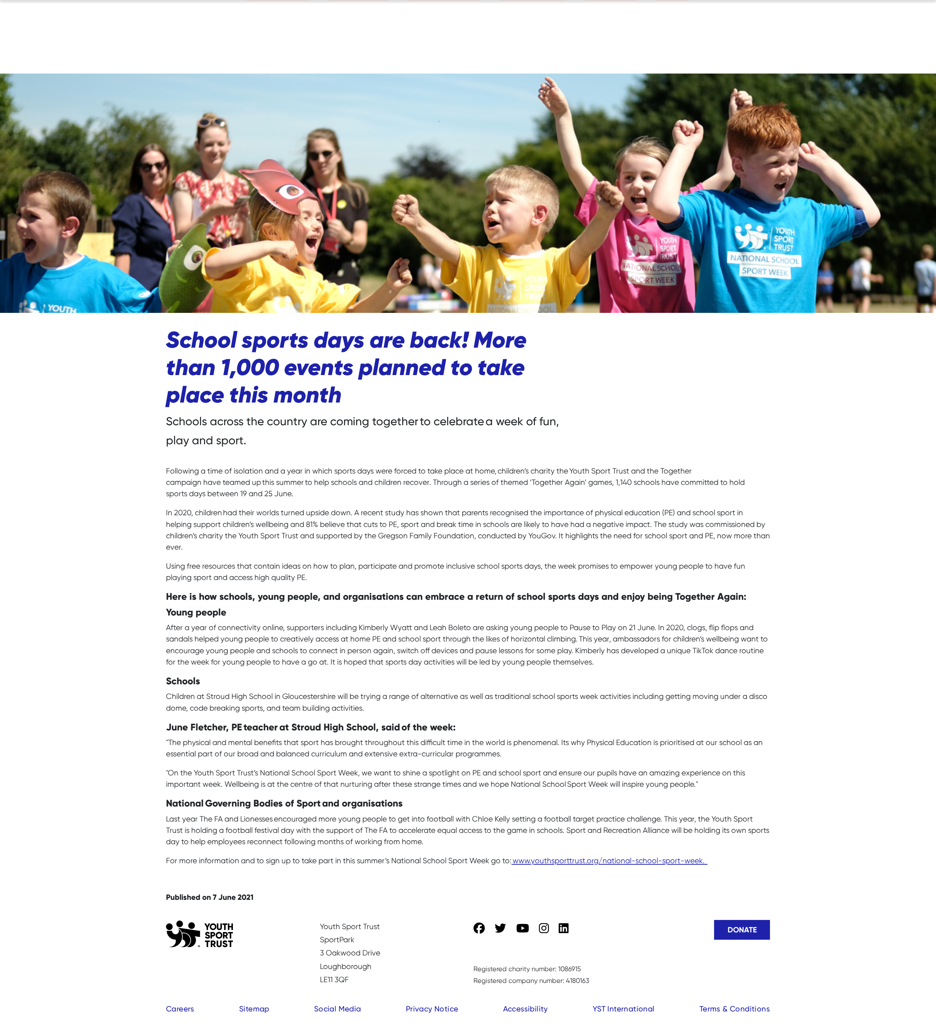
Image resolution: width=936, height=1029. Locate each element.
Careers (180, 1008)
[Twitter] (500, 928)
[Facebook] (479, 928)
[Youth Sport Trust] (199, 934)
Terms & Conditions (734, 1008)
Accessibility (525, 1008)
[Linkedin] (564, 928)
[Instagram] (544, 928)
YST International (624, 1008)
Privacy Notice (432, 1008)
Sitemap (254, 1008)
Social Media (337, 1008)
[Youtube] (522, 928)
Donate (742, 929)
